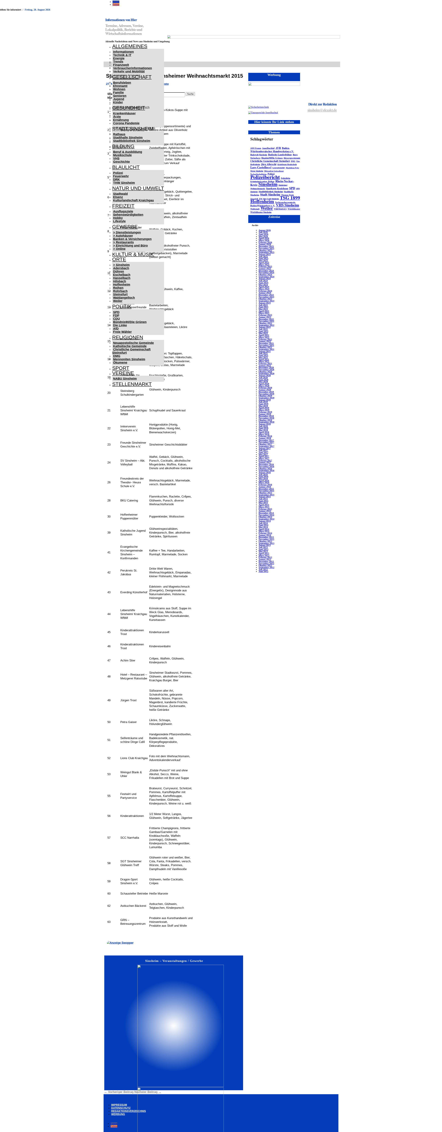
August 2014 (265, 521)
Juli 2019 (263, 402)
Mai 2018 (263, 430)
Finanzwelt (121, 65)
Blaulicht (126, 167)
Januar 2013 (265, 559)
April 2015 (264, 505)
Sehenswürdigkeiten (128, 214)
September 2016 (266, 470)
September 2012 (266, 567)
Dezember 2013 (266, 537)
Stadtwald (120, 194)
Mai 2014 (263, 527)
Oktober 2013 (265, 541)
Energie (118, 58)
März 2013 (264, 555)
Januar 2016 (265, 486)
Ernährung (121, 120)
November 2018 (266, 418)
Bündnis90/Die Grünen (130, 322)
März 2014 (264, 531)
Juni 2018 (263, 428)
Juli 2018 (263, 426)
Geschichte (121, 161)
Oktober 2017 (265, 444)
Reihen (118, 288)
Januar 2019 (265, 414)
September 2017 (266, 446)
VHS (116, 158)
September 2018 (266, 422)
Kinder (118, 102)
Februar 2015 (265, 509)
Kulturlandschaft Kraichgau (133, 200)
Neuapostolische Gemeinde (133, 343)
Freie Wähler (122, 332)
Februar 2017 (265, 460)
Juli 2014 (263, 523)
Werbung (118, 1114)
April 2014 (264, 529)
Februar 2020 (265, 387)
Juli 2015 (263, 498)
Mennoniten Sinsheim (129, 359)
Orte (119, 259)
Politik (121, 306)
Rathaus (119, 134)
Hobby (118, 218)
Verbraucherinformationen (132, 68)
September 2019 (266, 398)
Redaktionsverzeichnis (128, 1111)
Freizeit (123, 206)
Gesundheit (128, 108)
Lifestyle (119, 221)
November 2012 (266, 563)
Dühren (118, 271)
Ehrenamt (120, 86)
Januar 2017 (265, 462)
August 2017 (265, 448)
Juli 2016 (263, 474)
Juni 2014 (263, 525)
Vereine (123, 373)
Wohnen (119, 89)
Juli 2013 (263, 547)
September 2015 (266, 495)
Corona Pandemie (126, 123)
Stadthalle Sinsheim (128, 137)
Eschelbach (121, 274)
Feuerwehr (121, 176)
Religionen (127, 337)
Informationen (123, 51)
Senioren (119, 95)
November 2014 (266, 515)
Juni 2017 (263, 452)
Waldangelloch (124, 297)
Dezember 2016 (266, 464)
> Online (119, 249)
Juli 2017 (263, 450)
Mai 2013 (263, 551)
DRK (116, 179)
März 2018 (264, 434)
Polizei (118, 173)
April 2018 (264, 432)
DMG (116, 356)
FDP (116, 315)
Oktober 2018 (265, 420)
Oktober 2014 (265, 517)
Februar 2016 (265, 484)
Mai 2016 (263, 478)
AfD (116, 328)
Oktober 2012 (265, 565)
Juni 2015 (263, 501)
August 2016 (265, 472)
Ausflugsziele (123, 211)
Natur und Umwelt (138, 188)
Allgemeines (129, 46)
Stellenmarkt (132, 384)
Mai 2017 (263, 454)
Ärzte (117, 116)
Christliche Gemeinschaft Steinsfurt (131, 351)
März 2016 (264, 482)
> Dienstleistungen (127, 232)
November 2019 (266, 394)
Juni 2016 (263, 476)
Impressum (119, 1104)
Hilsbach (119, 281)
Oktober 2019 (265, 395)
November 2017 (266, 442)
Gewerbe (125, 227)
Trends (118, 61)
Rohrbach (120, 291)
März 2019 (264, 410)
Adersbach (121, 268)
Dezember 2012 (266, 561)
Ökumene (120, 362)
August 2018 (265, 424)
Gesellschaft (132, 77)
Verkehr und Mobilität (129, 71)
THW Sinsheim (124, 182)
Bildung (123, 146)
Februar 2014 (265, 533)
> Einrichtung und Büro (130, 245)
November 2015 (266, 490)
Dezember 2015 (266, 488)
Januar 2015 (265, 511)
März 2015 (264, 507)
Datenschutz (121, 1107)
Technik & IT (122, 55)
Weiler (117, 301)
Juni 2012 (263, 571)
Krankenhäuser (124, 113)
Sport (120, 368)
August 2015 (265, 496)
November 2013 (266, 539)
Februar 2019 (265, 412)
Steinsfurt (120, 294)
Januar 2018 (265, 438)
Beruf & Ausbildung (127, 152)
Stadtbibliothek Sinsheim (131, 141)
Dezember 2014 (266, 513)
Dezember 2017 (266, 440)
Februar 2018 (265, 436)
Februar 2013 (265, 557)
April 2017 (264, 456)
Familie (118, 92)
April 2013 (264, 553)
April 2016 (264, 480)
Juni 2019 (263, 404)
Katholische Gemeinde (130, 346)
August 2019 (265, 400)
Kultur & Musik (133, 254)
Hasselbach (121, 278)
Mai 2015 (263, 502)
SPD (116, 312)
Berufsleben (122, 82)
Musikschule (122, 155)
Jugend (118, 99)
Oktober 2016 (265, 468)
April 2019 (264, 408)
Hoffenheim (121, 284)
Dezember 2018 (266, 416)
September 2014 (266, 519)
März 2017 (264, 458)
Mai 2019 (263, 406)
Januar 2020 (265, 389)
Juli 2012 (263, 569)
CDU (116, 318)
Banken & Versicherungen (132, 239)
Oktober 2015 (265, 492)
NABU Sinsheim (125, 378)
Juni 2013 (263, 549)
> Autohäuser (123, 235)
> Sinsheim (121, 265)
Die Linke (120, 325)
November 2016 (266, 466)
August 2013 (265, 545)
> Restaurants (123, 242)
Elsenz (118, 197)
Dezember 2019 (266, 392)
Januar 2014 (265, 535)
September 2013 (266, 543)
